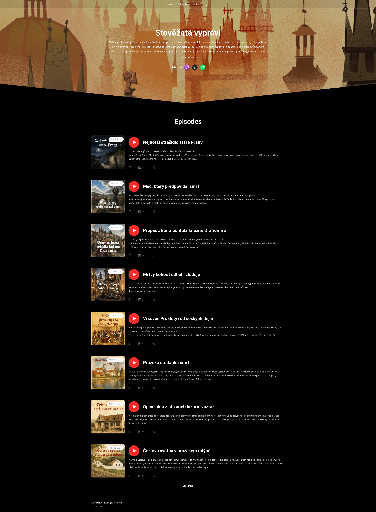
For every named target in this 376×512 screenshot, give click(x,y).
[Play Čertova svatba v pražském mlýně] (134, 450)
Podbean (111, 506)
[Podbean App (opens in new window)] (195, 67)
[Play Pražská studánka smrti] (134, 362)
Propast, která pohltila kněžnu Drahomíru (184, 230)
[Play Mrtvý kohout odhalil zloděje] (134, 274)
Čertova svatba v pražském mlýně (176, 450)
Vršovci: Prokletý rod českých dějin (178, 318)
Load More (188, 485)
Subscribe (183, 4)
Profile (196, 4)
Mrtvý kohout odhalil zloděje (171, 274)
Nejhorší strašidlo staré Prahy (173, 142)
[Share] (154, 167)
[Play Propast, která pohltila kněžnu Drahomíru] (134, 230)
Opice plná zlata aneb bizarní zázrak (179, 406)
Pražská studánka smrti (167, 362)
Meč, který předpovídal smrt (171, 186)
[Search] (205, 4)
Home (170, 4)
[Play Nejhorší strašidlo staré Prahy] (134, 142)
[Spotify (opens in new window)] (202, 67)
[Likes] (130, 167)
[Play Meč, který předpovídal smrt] (134, 186)
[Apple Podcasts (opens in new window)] (187, 67)
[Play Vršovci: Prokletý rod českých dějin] (134, 318)
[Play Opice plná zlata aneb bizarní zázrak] (134, 406)
